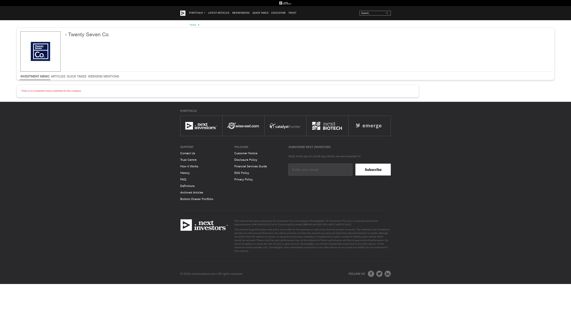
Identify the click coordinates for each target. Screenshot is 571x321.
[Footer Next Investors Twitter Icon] (379, 274)
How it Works (189, 166)
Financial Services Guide (250, 166)
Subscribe (373, 169)
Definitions (187, 186)
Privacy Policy (243, 179)
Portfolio (196, 13)
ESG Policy (241, 173)
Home (193, 25)
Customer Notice (245, 153)
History (185, 173)
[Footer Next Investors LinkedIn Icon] (388, 274)
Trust (292, 13)
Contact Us (187, 153)
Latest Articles (218, 13)
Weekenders (241, 13)
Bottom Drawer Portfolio (196, 199)
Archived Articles (191, 192)
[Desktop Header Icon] (184, 13)
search (387, 13)
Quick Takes (260, 13)
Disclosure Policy (245, 160)
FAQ (183, 179)
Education (278, 13)
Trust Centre (188, 160)
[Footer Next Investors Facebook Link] (371, 274)
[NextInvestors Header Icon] (285, 3)
